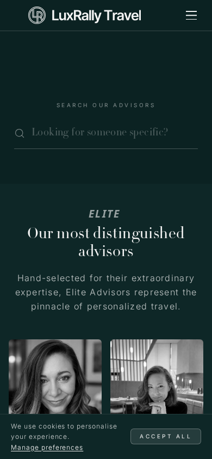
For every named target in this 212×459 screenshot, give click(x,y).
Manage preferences (47, 447)
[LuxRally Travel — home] (84, 15)
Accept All (166, 436)
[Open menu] (191, 15)
